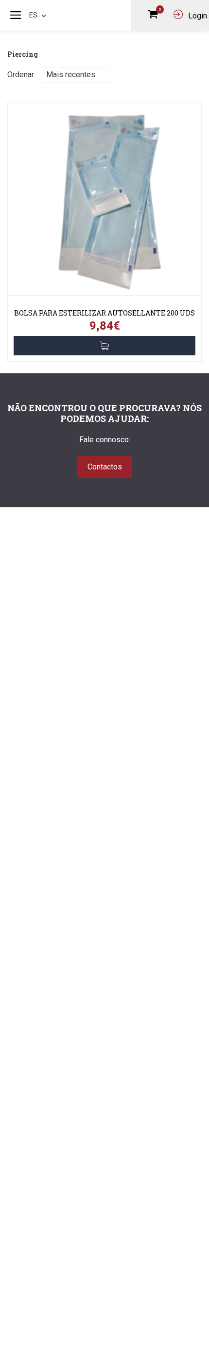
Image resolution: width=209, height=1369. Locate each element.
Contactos (104, 466)
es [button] (33, 15)
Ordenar (20, 74)
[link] (104, 202)
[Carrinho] (155, 16)
